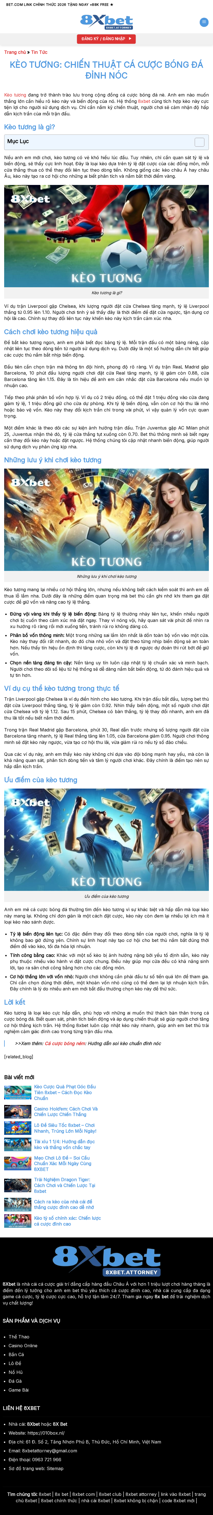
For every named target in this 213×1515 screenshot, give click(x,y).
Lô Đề (15, 1363)
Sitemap (55, 1468)
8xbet (144, 101)
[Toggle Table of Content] (197, 142)
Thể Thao (19, 1336)
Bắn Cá (16, 1354)
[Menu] (204, 22)
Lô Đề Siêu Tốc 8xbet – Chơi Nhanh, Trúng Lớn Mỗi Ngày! (65, 1128)
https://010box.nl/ (46, 1433)
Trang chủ (15, 52)
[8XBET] (106, 22)
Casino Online (23, 1345)
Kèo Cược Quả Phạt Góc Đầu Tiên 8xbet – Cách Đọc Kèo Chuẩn (65, 1092)
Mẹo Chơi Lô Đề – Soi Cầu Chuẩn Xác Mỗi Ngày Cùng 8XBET (62, 1163)
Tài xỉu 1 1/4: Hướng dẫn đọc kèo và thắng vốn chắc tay (64, 1144)
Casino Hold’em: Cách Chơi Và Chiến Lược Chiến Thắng (66, 1111)
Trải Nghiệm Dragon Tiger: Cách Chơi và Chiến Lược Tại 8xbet (64, 1185)
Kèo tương (15, 95)
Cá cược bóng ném (65, 1043)
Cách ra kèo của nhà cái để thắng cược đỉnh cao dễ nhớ (64, 1204)
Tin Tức (39, 52)
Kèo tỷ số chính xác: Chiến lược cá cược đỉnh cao (67, 1221)
